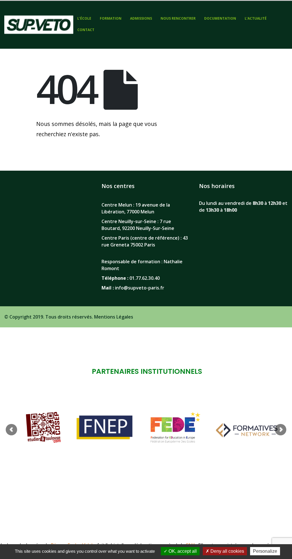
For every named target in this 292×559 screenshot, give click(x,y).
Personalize (265, 551)
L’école (84, 18)
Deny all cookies (226, 551)
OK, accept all (182, 551)
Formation (110, 18)
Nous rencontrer (178, 18)
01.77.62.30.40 (144, 278)
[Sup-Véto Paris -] (38, 24)
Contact (85, 29)
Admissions (141, 18)
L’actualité (256, 18)
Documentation (220, 18)
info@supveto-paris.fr (139, 288)
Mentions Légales (113, 317)
